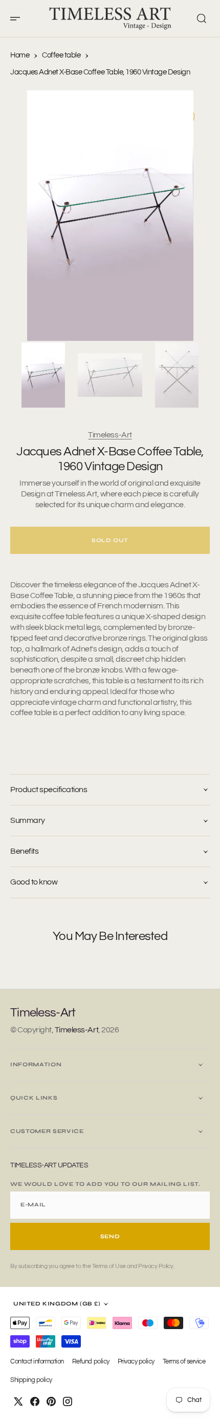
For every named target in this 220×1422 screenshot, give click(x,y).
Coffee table (61, 55)
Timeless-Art (109, 435)
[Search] (201, 18)
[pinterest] (51, 1401)
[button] (18, 18)
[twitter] (18, 1401)
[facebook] (35, 1401)
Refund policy (90, 1361)
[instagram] (67, 1401)
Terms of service (184, 1361)
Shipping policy (31, 1380)
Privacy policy (136, 1361)
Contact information (37, 1361)
